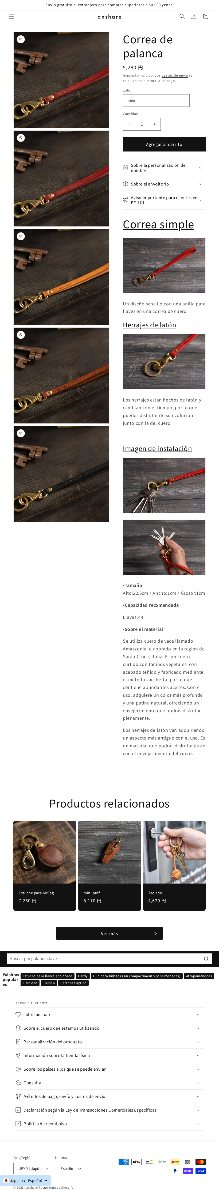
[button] (11, 16)
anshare (32, 1187)
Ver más (109, 933)
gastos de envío (175, 75)
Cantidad (130, 113)
